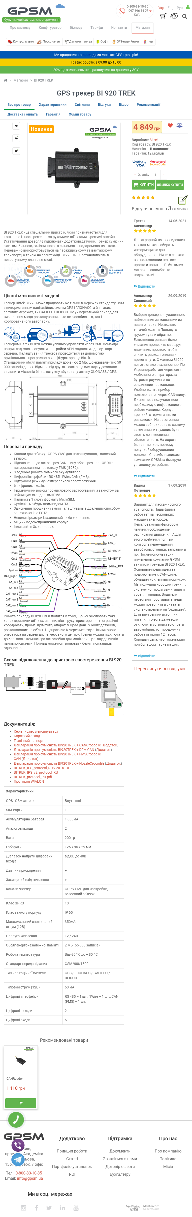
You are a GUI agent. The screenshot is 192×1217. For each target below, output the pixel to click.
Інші (151, 41)
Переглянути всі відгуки (159, 668)
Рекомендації (148, 105)
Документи (120, 1151)
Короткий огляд (27, 736)
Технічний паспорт (29, 741)
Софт (104, 41)
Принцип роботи (72, 1151)
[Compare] (174, 16)
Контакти (119, 28)
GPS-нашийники (128, 41)
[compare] (179, 125)
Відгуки (104, 105)
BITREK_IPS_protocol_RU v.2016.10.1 (43, 768)
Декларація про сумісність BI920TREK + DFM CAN (54, 750)
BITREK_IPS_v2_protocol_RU (36, 772)
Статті (72, 1158)
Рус (179, 8)
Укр (161, 8)
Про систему (20, 28)
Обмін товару (80, 114)
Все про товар (19, 105)
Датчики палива (80, 41)
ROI (72, 1174)
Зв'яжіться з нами (120, 1158)
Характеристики (52, 105)
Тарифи (96, 28)
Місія (168, 1166)
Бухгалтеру (120, 1174)
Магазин (143, 28)
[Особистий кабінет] (188, 7)
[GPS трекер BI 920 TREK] (16, 126)
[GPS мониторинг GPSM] (33, 13)
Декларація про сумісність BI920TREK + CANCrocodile (57, 745)
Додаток (110, 745)
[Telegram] (18, 1159)
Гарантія (53, 114)
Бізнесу (76, 28)
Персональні (51, 41)
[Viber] (18, 1145)
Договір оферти (120, 1166)
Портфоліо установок (72, 1166)
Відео (123, 105)
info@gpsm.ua (30, 1178)
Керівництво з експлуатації (36, 731)
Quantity (143, 175)
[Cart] (163, 16)
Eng (171, 8)
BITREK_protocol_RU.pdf (33, 777)
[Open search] (184, 17)
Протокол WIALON (29, 781)
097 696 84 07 (138, 11)
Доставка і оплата (23, 114)
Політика (168, 1158)
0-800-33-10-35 (137, 6)
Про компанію (168, 1151)
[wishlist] (170, 125)
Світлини (82, 105)
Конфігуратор (50, 28)
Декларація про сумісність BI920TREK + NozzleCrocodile (59, 763)
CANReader (14, 1078)
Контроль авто (23, 41)
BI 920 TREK (43, 80)
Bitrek (154, 140)
